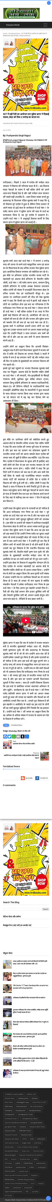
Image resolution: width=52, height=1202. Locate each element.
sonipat (40, 1183)
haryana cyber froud (37, 1127)
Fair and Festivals (36, 1106)
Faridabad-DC (10, 1114)
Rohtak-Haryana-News (26, 1179)
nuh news (8, 1163)
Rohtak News (9, 1179)
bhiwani (35, 1098)
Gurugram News (36, 1122)
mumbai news (25, 1159)
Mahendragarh (10, 1155)
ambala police (23, 1098)
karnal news (9, 1147)
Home (5, 33)
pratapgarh (42, 1167)
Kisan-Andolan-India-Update (27, 1147)
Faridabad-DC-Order (25, 1114)
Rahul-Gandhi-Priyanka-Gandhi (16, 1175)
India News (41, 1139)
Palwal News (28, 1163)
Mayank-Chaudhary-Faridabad (30, 1155)
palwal (17, 1163)
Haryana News (10, 1131)
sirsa (32, 1183)
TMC (27, 1191)
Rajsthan (34, 1175)
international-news (12, 1143)
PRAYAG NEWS (10, 1171)
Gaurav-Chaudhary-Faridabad (16, 1122)
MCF (6, 1159)
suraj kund (17, 1187)
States (7, 1187)
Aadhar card (31, 1094)
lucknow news (38, 1151)
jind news (37, 1143)
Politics (31, 1167)
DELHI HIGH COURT (39, 1102)
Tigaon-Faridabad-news (13, 1191)
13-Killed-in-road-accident (14, 1094)
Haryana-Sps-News (12, 1139)
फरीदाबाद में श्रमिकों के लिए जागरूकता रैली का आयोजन (29, 998)
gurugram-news (10, 1127)
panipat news (21, 1167)
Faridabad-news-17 (12, 1118)
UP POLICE (8, 1196)
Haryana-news (26, 1135)
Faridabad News (14, 33)
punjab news (23, 1171)
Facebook (44, 778)
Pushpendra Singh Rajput (18, 135)
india (32, 1139)
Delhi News (9, 1106)
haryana (23, 1127)
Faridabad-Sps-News (30, 1118)
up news (35, 1191)
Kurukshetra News (11, 1151)
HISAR (24, 1139)
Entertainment (21, 1106)
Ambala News (10, 1098)
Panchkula (8, 1167)
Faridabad (8, 1110)
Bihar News (9, 1102)
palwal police (41, 1163)
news (35, 1159)
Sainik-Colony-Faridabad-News (16, 1183)
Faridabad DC (21, 1110)
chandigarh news (22, 1102)
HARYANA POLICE (25, 1131)
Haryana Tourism (11, 1135)
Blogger (29, 778)
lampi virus (26, 1151)
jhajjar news (26, 1143)
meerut (13, 1159)
